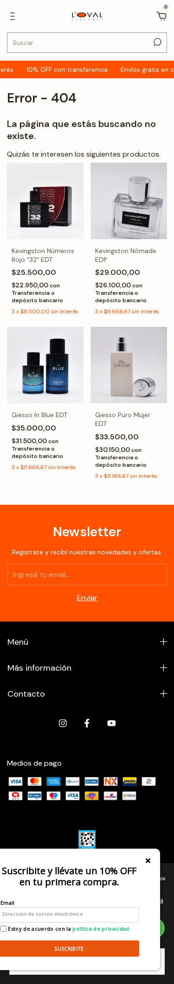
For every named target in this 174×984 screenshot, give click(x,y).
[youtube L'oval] (111, 723)
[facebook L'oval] (87, 723)
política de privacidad (100, 928)
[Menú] (14, 16)
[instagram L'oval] (62, 723)
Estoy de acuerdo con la (67, 929)
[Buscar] (156, 42)
